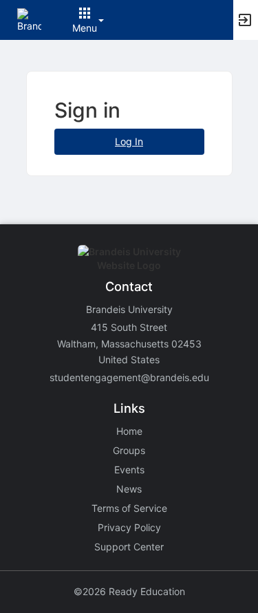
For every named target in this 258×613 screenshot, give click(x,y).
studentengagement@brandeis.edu (129, 377)
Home (129, 431)
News (129, 489)
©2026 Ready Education (129, 591)
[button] (29, 19)
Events (129, 469)
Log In (129, 141)
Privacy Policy (129, 527)
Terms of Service (129, 508)
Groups (129, 450)
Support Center (129, 546)
